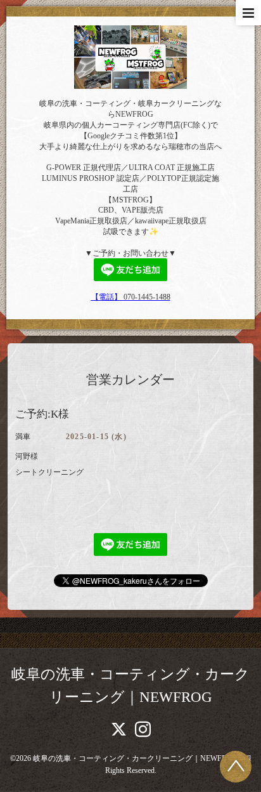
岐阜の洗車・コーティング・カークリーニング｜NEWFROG (135, 758)
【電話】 (107, 297)
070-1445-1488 (147, 297)
